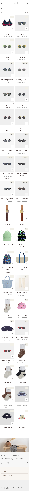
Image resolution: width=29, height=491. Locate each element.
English (5, 484)
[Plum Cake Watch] (7, 213)
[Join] (26, 462)
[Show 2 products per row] (27, 12)
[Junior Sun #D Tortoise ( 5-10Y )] (7, 94)
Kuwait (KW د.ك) (15, 484)
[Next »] (19, 432)
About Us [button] (4, 471)
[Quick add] (26, 399)
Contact (12, 487)
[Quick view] (26, 288)
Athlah (4, 487)
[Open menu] (3, 3)
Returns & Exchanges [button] (7, 475)
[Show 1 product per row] (25, 12)
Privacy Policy (20, 487)
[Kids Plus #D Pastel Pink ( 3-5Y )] (7, 117)
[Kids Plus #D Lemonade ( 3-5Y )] (22, 117)
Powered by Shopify (6, 488)
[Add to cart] (12, 28)
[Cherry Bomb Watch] (22, 213)
